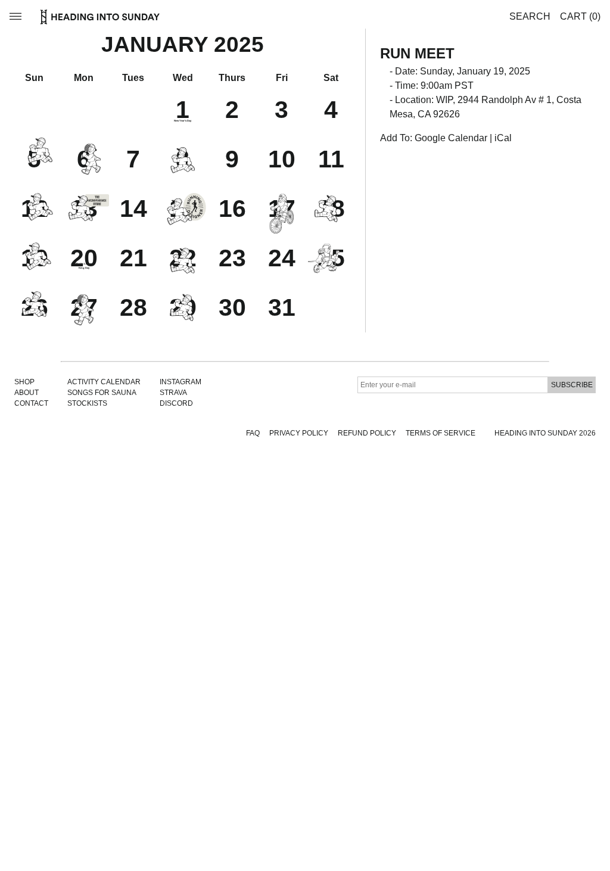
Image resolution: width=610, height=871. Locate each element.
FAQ (253, 433)
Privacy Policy (298, 433)
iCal (503, 138)
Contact (31, 403)
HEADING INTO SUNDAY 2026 (545, 433)
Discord (176, 403)
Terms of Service (440, 433)
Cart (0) (580, 16)
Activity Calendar (104, 382)
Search (529, 16)
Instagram (180, 382)
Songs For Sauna (101, 392)
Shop (24, 382)
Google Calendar (451, 138)
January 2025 (182, 44)
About (26, 392)
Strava (173, 392)
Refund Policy (367, 433)
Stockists (87, 403)
